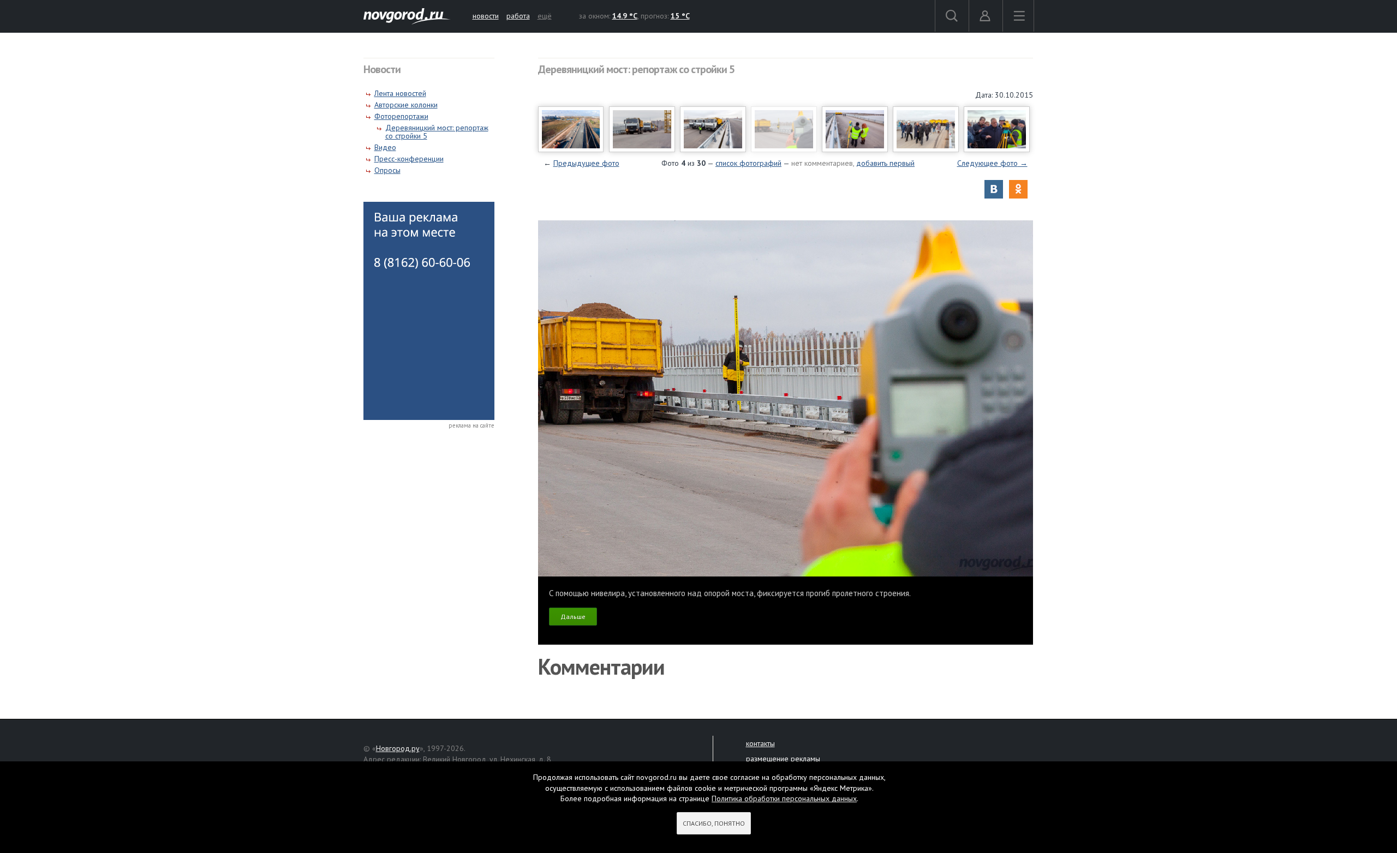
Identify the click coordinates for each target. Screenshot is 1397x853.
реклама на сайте (471, 425)
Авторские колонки (406, 105)
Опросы (387, 170)
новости (486, 16)
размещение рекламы (783, 759)
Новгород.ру (398, 748)
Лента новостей (400, 93)
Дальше (573, 616)
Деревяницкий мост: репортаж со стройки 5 (436, 132)
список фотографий (748, 163)
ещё (545, 16)
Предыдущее (586, 163)
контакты (760, 743)
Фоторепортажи (401, 116)
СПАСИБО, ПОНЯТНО (714, 823)
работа (518, 16)
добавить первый (885, 163)
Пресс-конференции (409, 159)
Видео (385, 147)
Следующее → (992, 163)
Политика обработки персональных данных (784, 798)
